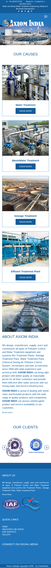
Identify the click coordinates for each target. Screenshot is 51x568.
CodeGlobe (43, 566)
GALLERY (6, 535)
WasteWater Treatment (25, 160)
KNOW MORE (25, 111)
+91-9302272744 (15, 2)
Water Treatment (25, 105)
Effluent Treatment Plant (25, 271)
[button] (1, 35)
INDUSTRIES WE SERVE (13, 529)
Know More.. (7, 494)
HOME (5, 527)
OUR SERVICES (9, 532)
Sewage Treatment (25, 216)
